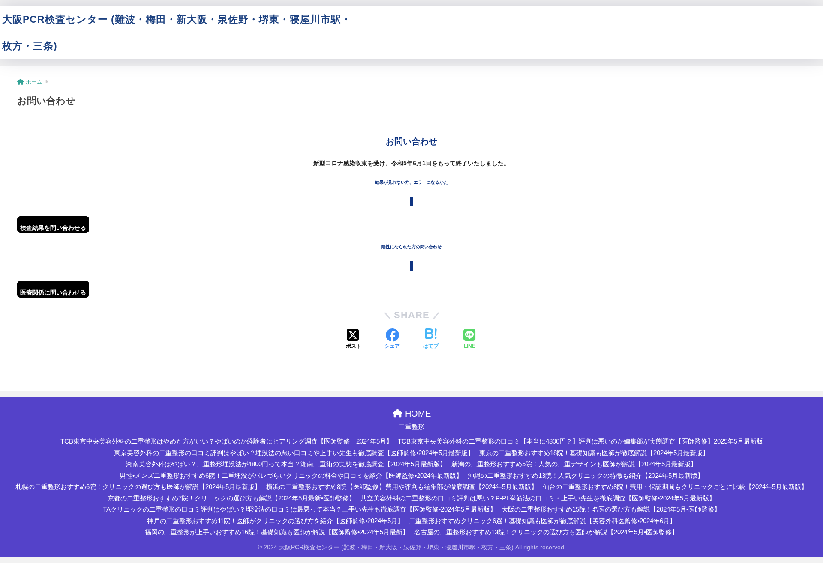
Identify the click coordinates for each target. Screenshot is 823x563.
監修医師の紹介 (762, 19)
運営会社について (505, 19)
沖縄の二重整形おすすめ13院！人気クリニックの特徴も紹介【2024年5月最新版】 (586, 475)
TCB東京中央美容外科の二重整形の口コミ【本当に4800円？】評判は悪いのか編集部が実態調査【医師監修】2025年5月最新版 (580, 441)
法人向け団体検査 (445, 19)
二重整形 (444, 45)
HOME (416, 413)
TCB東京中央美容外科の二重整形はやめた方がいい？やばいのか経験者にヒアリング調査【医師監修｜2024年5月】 (226, 441)
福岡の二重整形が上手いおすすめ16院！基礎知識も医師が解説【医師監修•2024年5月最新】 (277, 532)
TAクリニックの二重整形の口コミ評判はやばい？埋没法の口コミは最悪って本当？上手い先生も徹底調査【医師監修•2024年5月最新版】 (299, 509)
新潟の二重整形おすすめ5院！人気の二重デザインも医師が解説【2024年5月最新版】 (574, 464)
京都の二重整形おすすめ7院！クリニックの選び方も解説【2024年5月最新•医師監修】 (231, 498)
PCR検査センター (385, 19)
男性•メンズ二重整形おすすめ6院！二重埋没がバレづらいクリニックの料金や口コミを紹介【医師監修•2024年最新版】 (291, 475)
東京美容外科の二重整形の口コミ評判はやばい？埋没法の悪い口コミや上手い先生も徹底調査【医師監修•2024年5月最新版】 (294, 453)
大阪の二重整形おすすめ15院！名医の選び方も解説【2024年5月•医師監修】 (611, 509)
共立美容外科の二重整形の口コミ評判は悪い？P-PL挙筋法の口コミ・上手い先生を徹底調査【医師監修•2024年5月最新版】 (537, 498)
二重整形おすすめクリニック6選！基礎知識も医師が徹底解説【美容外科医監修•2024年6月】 (542, 521)
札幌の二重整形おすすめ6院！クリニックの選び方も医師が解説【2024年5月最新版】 (138, 486)
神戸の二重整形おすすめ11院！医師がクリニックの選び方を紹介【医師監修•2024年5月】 (275, 521)
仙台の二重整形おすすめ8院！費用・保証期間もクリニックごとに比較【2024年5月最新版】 (675, 486)
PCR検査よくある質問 (572, 19)
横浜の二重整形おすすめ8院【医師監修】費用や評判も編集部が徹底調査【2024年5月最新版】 (402, 486)
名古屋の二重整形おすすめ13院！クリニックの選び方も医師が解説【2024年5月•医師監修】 (546, 532)
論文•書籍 (373, 45)
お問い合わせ (632, 19)
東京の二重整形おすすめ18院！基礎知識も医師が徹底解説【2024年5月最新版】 (594, 453)
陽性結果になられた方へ (696, 19)
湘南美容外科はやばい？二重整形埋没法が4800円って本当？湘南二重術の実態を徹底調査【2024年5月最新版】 (286, 464)
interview (409, 45)
